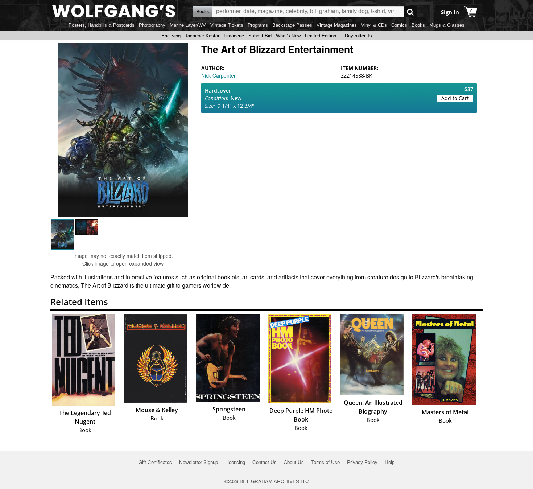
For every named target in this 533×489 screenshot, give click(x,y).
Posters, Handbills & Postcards (102, 25)
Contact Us (264, 462)
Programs (258, 25)
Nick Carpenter (218, 75)
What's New (288, 35)
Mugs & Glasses (446, 25)
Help (389, 462)
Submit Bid (260, 35)
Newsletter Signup (198, 462)
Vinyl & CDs (374, 25)
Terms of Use (325, 462)
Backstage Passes (292, 25)
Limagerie (234, 35)
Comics (399, 25)
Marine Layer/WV (188, 25)
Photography (152, 25)
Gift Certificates (155, 462)
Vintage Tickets (226, 25)
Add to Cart (455, 98)
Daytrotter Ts (358, 35)
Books (418, 25)
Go (410, 11)
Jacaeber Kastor (202, 35)
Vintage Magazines (337, 25)
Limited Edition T (322, 35)
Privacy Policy (362, 462)
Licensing (235, 462)
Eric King (171, 35)
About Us (294, 462)
